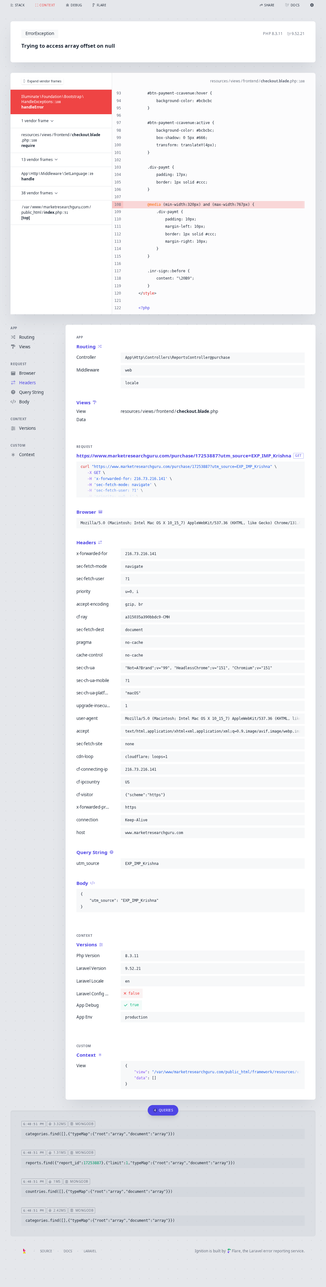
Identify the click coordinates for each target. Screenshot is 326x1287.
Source (46, 1251)
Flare (236, 1251)
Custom (18, 445)
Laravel (90, 1251)
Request (19, 364)
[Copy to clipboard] (298, 357)
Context (19, 419)
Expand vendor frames (44, 81)
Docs (68, 1251)
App (14, 328)
